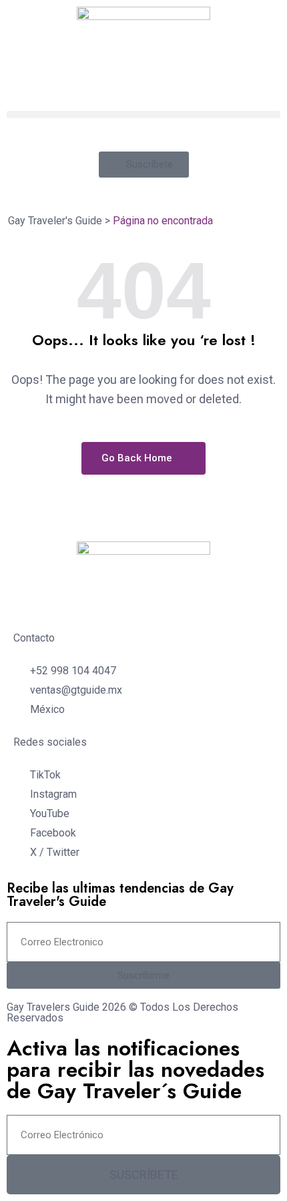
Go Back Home (138, 458)
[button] (143, 114)
